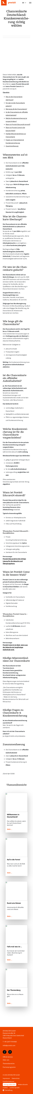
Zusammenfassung (12, 146)
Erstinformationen (8, 1081)
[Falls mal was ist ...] (16, 934)
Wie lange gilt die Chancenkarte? (16, 109)
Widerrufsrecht (23, 1084)
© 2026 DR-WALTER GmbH (11, 1075)
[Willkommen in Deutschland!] (16, 802)
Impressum (6, 1078)
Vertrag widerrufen (9, 1084)
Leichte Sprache (14, 1087)
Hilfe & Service (8, 1057)
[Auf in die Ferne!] (16, 847)
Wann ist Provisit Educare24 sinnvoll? (18, 124)
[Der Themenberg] (16, 977)
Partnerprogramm (9, 1067)
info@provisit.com (9, 1045)
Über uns (6, 1060)
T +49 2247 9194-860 (10, 1042)
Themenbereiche (8, 1064)
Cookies (5, 1087)
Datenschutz (16, 1078)
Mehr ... (9, 829)
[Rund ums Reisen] (16, 890)
